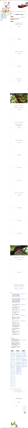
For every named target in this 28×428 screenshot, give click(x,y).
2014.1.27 (15, 295)
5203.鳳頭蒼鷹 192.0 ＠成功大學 (3, 16)
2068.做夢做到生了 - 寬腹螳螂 (24, 360)
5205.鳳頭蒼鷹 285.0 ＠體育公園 (3, 15)
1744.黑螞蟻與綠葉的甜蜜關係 (24, 359)
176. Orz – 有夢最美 (23, 354)
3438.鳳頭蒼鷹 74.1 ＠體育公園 (24, 363)
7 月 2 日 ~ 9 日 (16, 317)
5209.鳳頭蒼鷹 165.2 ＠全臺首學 (19, 14)
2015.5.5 (15, 305)
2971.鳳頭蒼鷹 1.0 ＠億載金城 (18, 356)
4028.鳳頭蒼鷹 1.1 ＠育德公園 (18, 367)
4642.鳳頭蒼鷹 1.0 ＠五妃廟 (18, 371)
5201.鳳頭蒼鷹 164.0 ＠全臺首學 (3, 17)
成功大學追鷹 (17, 298)
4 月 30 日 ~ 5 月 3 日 (17, 331)
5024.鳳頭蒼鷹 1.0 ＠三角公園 (18, 373)
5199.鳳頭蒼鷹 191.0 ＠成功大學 (3, 18)
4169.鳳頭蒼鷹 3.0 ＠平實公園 (24, 365)
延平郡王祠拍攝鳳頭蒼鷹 (16, 294)
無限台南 (5, 2)
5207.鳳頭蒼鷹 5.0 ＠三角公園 (3, 14)
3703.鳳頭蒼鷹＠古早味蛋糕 (18, 365)
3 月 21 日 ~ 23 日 (17, 330)
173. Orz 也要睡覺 (23, 352)
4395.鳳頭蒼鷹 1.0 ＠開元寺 (18, 369)
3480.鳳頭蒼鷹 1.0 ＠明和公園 (18, 363)
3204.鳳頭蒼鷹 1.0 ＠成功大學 (18, 358)
